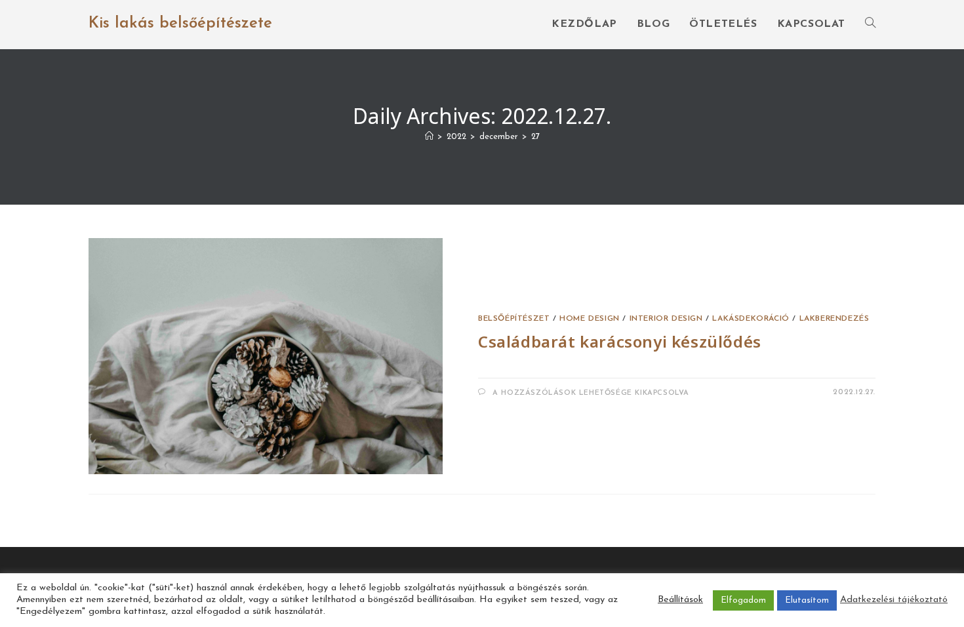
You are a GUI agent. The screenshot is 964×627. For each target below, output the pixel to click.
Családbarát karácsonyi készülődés (619, 341)
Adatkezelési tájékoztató (894, 600)
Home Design (589, 319)
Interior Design (666, 319)
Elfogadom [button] (743, 600)
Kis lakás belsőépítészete (180, 23)
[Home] (429, 136)
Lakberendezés (834, 319)
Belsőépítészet (514, 319)
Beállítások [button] (680, 600)
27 (535, 136)
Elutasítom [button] (807, 600)
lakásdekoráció (750, 319)
